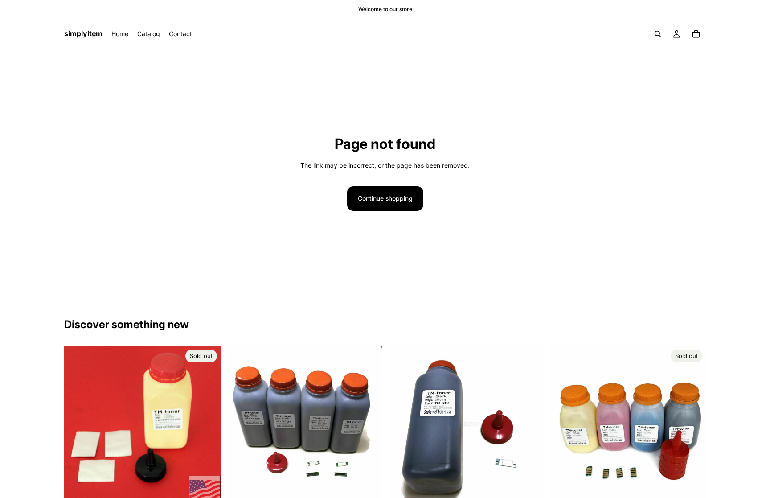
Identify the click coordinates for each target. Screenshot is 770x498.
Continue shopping (385, 198)
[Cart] (696, 34)
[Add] (368, 489)
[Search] (658, 34)
